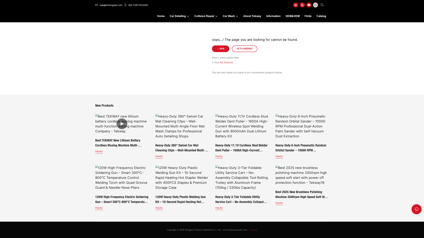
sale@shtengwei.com (111, 5)
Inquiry (99, 151)
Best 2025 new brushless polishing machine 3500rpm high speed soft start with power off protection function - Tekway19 (301, 194)
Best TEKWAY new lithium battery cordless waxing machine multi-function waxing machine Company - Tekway (119, 143)
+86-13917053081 (138, 5)
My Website (226, 62)
